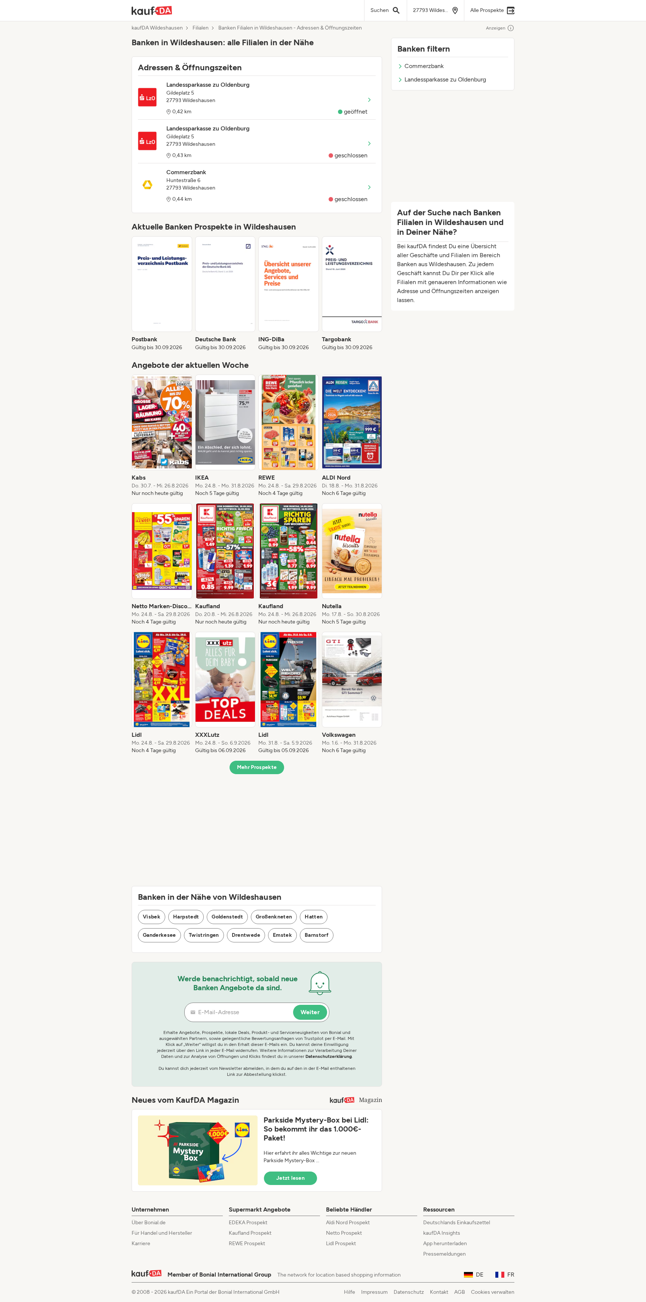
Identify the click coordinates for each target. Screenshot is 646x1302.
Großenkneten (274, 917)
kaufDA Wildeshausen (157, 28)
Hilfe (349, 1292)
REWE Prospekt (247, 1243)
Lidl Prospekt (341, 1243)
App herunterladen (445, 1243)
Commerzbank (424, 66)
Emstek (282, 935)
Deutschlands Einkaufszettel (456, 1222)
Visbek (151, 917)
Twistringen (204, 935)
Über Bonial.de (149, 1222)
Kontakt (439, 1292)
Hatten (314, 917)
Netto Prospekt (344, 1233)
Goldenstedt (227, 917)
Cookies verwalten (492, 1292)
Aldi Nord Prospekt (348, 1222)
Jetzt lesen (290, 1178)
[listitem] (162, 293)
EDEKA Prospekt (248, 1222)
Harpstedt (186, 917)
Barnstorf (317, 935)
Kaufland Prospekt (250, 1233)
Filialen (201, 28)
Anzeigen (495, 28)
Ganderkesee (159, 935)
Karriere (141, 1243)
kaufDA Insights (441, 1233)
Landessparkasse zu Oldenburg (445, 79)
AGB (459, 1292)
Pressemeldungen (444, 1254)
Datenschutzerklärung (328, 1056)
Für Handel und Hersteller (162, 1233)
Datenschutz (409, 1292)
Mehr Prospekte (257, 767)
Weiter (310, 1012)
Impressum (374, 1292)
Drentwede (246, 935)
